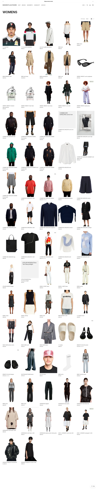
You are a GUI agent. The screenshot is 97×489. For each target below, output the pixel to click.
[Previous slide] (5, 33)
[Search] (87, 5)
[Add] (18, 44)
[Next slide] (18, 33)
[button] (87, 18)
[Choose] (37, 44)
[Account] (90, 5)
